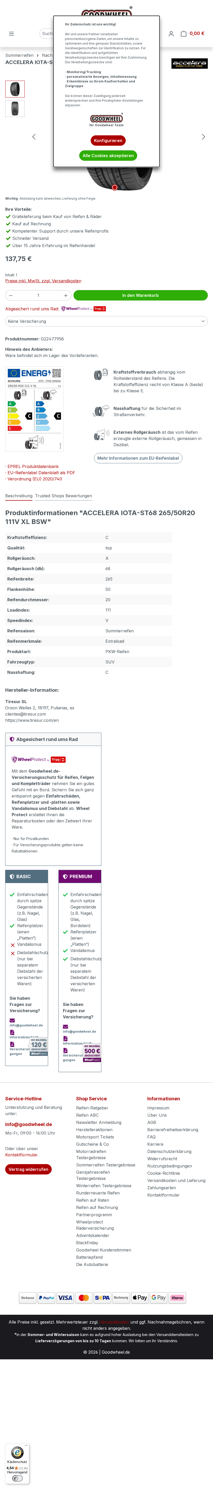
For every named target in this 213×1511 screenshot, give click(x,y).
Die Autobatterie (92, 1264)
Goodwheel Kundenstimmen (103, 1250)
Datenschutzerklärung (169, 1151)
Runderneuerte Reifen (98, 1192)
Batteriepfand (89, 1257)
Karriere (155, 1144)
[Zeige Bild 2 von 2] (123, 187)
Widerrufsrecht (162, 1158)
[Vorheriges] (34, 136)
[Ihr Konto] (171, 33)
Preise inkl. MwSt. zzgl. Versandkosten (43, 280)
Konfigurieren (108, 140)
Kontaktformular (21, 1154)
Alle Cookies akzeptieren (108, 155)
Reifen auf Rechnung (97, 1207)
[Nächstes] (204, 136)
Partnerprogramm (94, 1214)
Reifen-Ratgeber (92, 1107)
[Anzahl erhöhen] (66, 295)
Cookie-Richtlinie (163, 1173)
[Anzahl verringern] (10, 295)
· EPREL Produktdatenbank (32, 466)
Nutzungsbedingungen (169, 1166)
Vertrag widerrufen (28, 1169)
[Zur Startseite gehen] (106, 14)
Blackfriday (87, 1242)
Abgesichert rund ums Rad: (32, 308)
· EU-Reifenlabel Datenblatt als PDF (40, 472)
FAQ (151, 1136)
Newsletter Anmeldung (98, 1122)
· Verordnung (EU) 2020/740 (33, 478)
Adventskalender (92, 1235)
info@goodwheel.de (28, 1124)
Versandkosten (114, 1322)
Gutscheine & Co (92, 1144)
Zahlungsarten (161, 1187)
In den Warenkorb (140, 295)
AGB (151, 1122)
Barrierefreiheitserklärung (172, 1129)
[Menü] (11, 33)
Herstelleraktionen (94, 1129)
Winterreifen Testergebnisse (103, 1185)
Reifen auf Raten (92, 1200)
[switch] (17, 1478)
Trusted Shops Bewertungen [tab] (63, 495)
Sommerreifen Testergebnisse (105, 1164)
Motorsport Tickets (95, 1136)
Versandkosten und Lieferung (176, 1180)
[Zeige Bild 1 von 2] (115, 187)
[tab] (18, 496)
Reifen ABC (87, 1115)
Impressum (158, 1107)
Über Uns (157, 1115)
